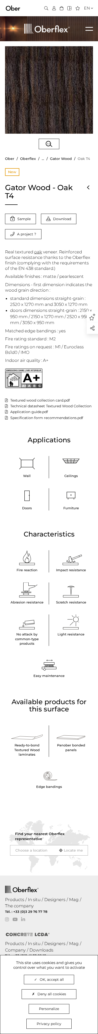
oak (38, 251)
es (85, 23)
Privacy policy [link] (49, 1024)
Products (14, 899)
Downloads (41, 950)
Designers (54, 899)
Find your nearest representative (40, 836)
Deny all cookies (51, 994)
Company (15, 950)
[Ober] (13, 7)
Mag (74, 899)
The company (19, 905)
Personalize (49, 1009)
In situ (34, 899)
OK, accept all (52, 979)
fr (85, 17)
